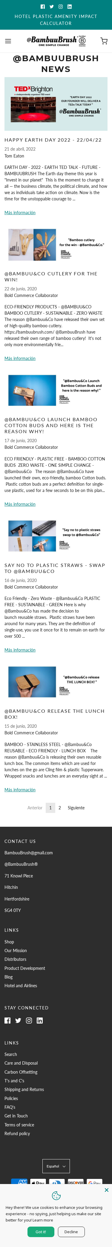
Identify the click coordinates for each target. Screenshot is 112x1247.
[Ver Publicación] (56, 104)
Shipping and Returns (24, 1089)
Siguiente (76, 807)
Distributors (15, 959)
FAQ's (9, 1107)
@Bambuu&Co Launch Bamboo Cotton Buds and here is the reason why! (51, 425)
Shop (9, 941)
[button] (56, 1166)
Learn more (43, 1220)
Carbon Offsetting (20, 1072)
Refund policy (17, 1133)
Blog (8, 976)
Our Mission (15, 950)
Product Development (24, 968)
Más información (20, 212)
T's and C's (14, 1080)
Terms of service (19, 1124)
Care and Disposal (21, 1063)
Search (10, 1054)
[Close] (107, 1189)
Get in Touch (16, 1115)
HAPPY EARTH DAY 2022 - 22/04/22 (53, 139)
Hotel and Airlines (20, 985)
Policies (11, 1098)
